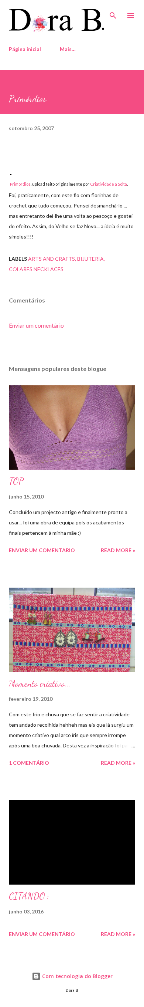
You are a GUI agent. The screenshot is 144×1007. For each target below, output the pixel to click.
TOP (16, 481)
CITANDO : (29, 896)
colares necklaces (36, 269)
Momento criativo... (40, 683)
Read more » (118, 550)
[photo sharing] (10, 173)
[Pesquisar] (113, 13)
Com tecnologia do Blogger (77, 976)
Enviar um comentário (36, 325)
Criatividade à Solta (108, 184)
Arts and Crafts (51, 259)
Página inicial (25, 49)
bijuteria (90, 259)
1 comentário (29, 763)
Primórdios (20, 184)
